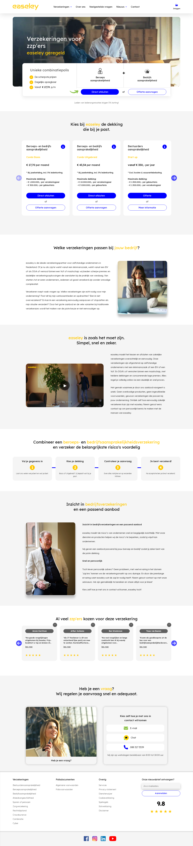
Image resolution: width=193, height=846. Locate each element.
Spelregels (103, 802)
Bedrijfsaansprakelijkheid (24, 793)
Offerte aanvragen (147, 91)
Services (103, 785)
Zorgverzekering (20, 806)
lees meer (29, 647)
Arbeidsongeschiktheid (23, 798)
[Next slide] (174, 178)
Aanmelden (161, 793)
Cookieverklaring (106, 798)
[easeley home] (26, 7)
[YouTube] (112, 838)
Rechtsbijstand (20, 810)
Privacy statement (107, 789)
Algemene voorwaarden (67, 785)
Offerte (147, 195)
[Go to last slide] (19, 643)
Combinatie (18, 819)
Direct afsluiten (100, 91)
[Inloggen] (176, 7)
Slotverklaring (105, 806)
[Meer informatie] (63, 147)
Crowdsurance (19, 815)
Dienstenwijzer (105, 793)
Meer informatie (147, 207)
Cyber (15, 823)
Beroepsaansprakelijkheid (24, 789)
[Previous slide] (19, 178)
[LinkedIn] (103, 838)
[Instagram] (94, 838)
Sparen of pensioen (21, 802)
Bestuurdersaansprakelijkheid (26, 785)
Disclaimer (104, 810)
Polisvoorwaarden (64, 789)
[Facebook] (86, 838)
